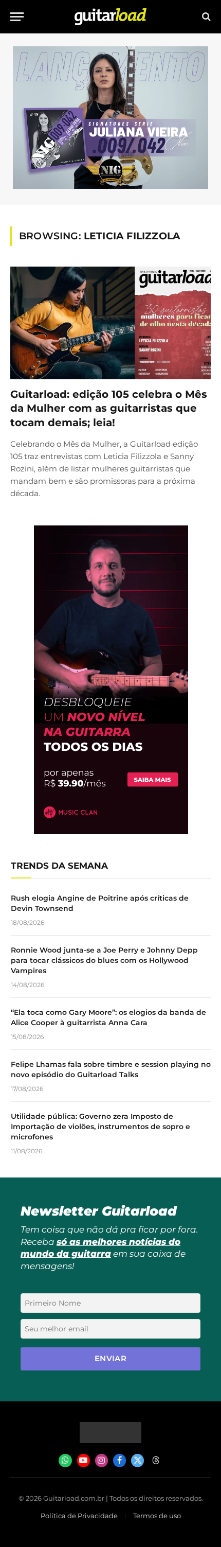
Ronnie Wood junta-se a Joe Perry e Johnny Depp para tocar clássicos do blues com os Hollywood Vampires (104, 960)
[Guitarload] (110, 16)
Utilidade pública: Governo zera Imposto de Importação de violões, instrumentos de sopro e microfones (100, 1126)
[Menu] (17, 16)
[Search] (205, 16)
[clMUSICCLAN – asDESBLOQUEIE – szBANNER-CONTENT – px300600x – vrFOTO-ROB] (111, 831)
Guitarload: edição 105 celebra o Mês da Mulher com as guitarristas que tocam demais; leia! (108, 408)
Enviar (111, 1358)
